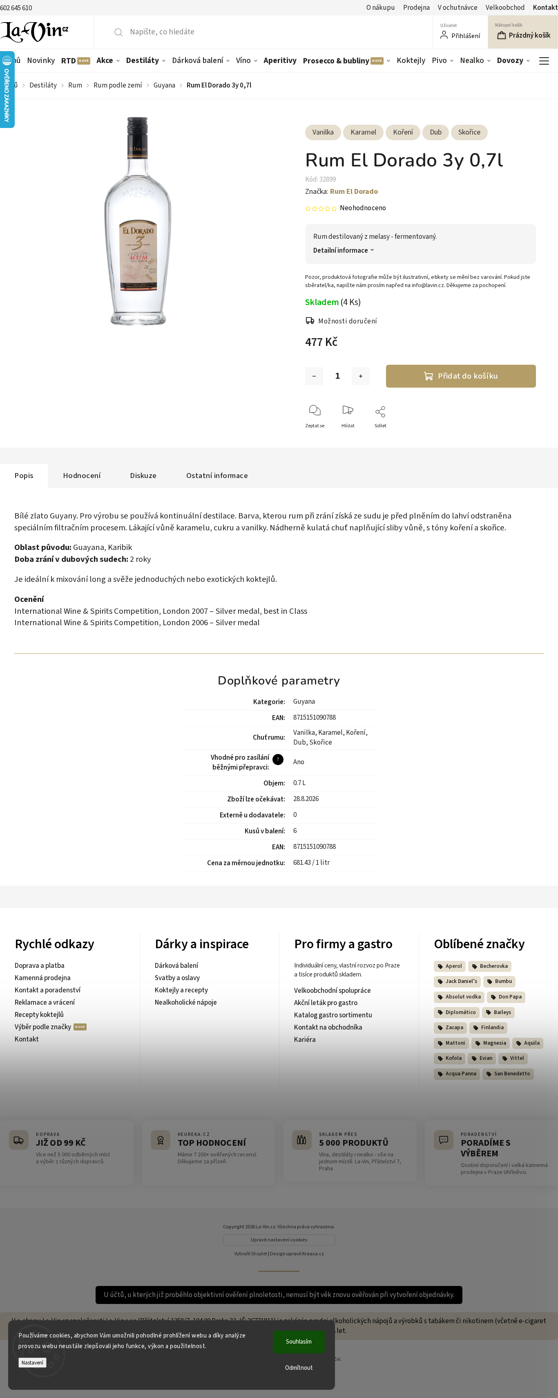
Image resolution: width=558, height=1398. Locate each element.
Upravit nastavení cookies (279, 1239)
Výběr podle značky (43, 1027)
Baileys (502, 1012)
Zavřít (522, 439)
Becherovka (494, 966)
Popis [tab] (23, 475)
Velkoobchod (505, 8)
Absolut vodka (463, 997)
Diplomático (461, 1012)
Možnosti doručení (347, 321)
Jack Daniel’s (461, 981)
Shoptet (259, 1253)
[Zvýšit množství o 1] (361, 376)
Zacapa (454, 1027)
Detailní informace (340, 251)
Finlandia (492, 1027)
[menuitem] (41, 60)
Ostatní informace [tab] (217, 475)
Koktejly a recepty (181, 990)
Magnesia (494, 1043)
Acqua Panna (461, 1073)
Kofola (454, 1058)
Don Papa (510, 997)
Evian (486, 1058)
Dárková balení (176, 966)
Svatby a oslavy (177, 978)
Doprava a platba (40, 966)
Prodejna (416, 8)
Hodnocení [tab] (82, 475)
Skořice (469, 132)
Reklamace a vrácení (45, 1003)
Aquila (532, 1043)
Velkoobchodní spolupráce (332, 991)
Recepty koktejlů (39, 1015)
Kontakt (545, 8)
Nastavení (32, 1363)
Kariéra (305, 1040)
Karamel (363, 132)
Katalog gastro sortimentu (333, 1015)
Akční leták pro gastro (325, 1003)
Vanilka (323, 132)
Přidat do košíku (468, 376)
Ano (298, 762)
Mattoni (455, 1043)
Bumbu (503, 981)
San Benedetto (512, 1073)
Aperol (454, 966)
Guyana (304, 702)
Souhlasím (299, 1341)
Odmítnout (299, 1368)
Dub (436, 132)
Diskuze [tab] (143, 475)
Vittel (517, 1058)
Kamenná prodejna (43, 978)
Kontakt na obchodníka (328, 1027)
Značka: (341, 191)
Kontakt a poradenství (47, 990)
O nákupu (380, 8)
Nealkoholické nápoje (186, 1003)
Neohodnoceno (363, 208)
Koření (403, 132)
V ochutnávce (458, 8)
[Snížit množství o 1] (314, 376)
